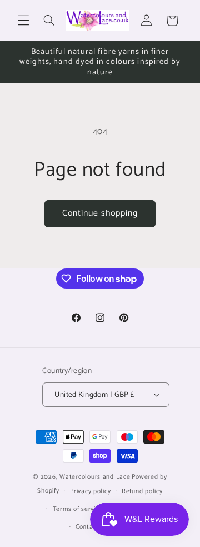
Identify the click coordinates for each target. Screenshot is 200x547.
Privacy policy (90, 491)
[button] (23, 20)
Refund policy (142, 491)
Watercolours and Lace (94, 476)
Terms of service (78, 509)
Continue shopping (100, 213)
